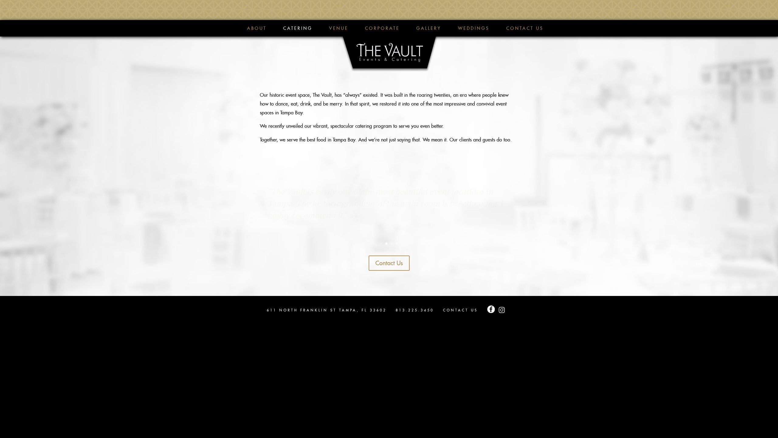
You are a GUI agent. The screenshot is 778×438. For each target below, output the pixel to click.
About (257, 28)
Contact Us (525, 28)
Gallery (428, 28)
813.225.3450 (415, 310)
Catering (297, 28)
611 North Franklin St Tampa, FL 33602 (327, 310)
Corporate (382, 28)
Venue (338, 28)
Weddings (474, 28)
